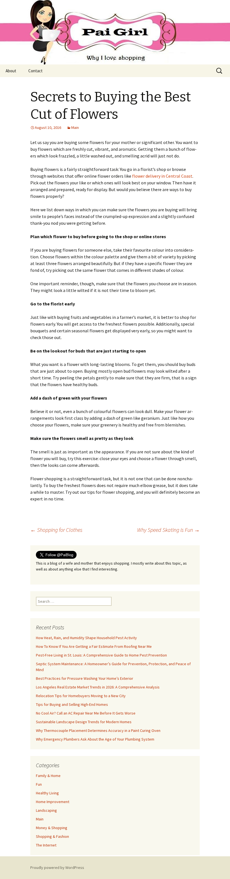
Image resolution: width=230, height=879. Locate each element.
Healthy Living (47, 792)
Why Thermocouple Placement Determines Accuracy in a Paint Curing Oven (98, 730)
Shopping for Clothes (56, 529)
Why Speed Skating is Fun (168, 529)
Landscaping (46, 810)
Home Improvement (52, 801)
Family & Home (48, 775)
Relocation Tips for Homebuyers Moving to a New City (81, 695)
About (11, 70)
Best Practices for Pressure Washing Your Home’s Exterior (84, 678)
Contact (35, 70)
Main (75, 127)
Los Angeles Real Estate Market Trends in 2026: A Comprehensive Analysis (98, 687)
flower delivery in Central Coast (162, 176)
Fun (39, 784)
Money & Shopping (51, 827)
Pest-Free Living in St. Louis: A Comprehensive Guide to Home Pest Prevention (101, 655)
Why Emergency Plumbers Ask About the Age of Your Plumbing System (95, 739)
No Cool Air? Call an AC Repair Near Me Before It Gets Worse (85, 713)
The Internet (46, 845)
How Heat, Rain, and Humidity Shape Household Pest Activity (86, 637)
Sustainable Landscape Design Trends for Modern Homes (84, 721)
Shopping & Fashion (52, 836)
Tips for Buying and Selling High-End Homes (72, 704)
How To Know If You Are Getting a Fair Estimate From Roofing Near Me (94, 646)
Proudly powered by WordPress (57, 867)
